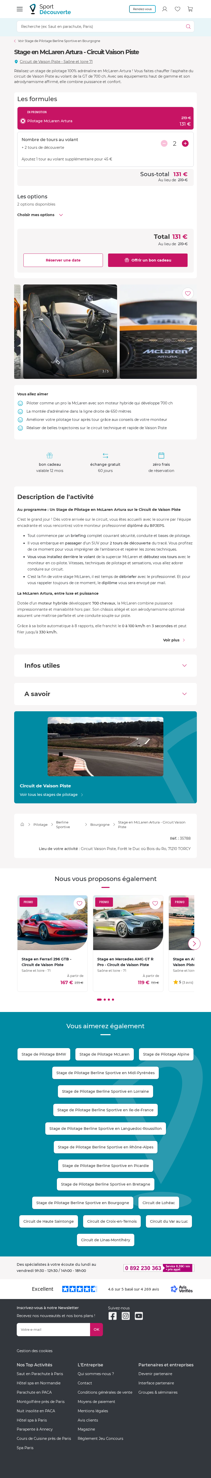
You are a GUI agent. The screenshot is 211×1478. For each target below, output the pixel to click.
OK (96, 1329)
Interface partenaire (156, 1383)
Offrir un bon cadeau (151, 260)
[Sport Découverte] (50, 9)
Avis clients (88, 1420)
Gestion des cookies (34, 1351)
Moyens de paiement (96, 1401)
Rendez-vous (142, 9)
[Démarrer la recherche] (188, 26)
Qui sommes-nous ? (96, 1373)
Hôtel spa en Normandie (38, 1383)
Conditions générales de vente (105, 1392)
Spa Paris (25, 1448)
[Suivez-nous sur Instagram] (125, 1315)
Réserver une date (63, 260)
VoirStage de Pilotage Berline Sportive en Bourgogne (59, 41)
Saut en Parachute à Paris (40, 1373)
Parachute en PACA (34, 1392)
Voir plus (171, 640)
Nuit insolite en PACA (36, 1411)
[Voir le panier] (190, 9)
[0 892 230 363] (151, 1268)
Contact (85, 1383)
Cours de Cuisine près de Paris (44, 1438)
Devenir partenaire (155, 1373)
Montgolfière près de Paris (41, 1401)
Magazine (86, 1429)
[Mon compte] (165, 9)
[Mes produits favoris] (177, 9)
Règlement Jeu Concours (100, 1438)
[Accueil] (22, 824)
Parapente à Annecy (35, 1429)
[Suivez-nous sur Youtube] (138, 1315)
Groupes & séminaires (158, 1392)
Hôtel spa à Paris (32, 1420)
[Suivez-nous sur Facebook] (112, 1315)
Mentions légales (93, 1411)
